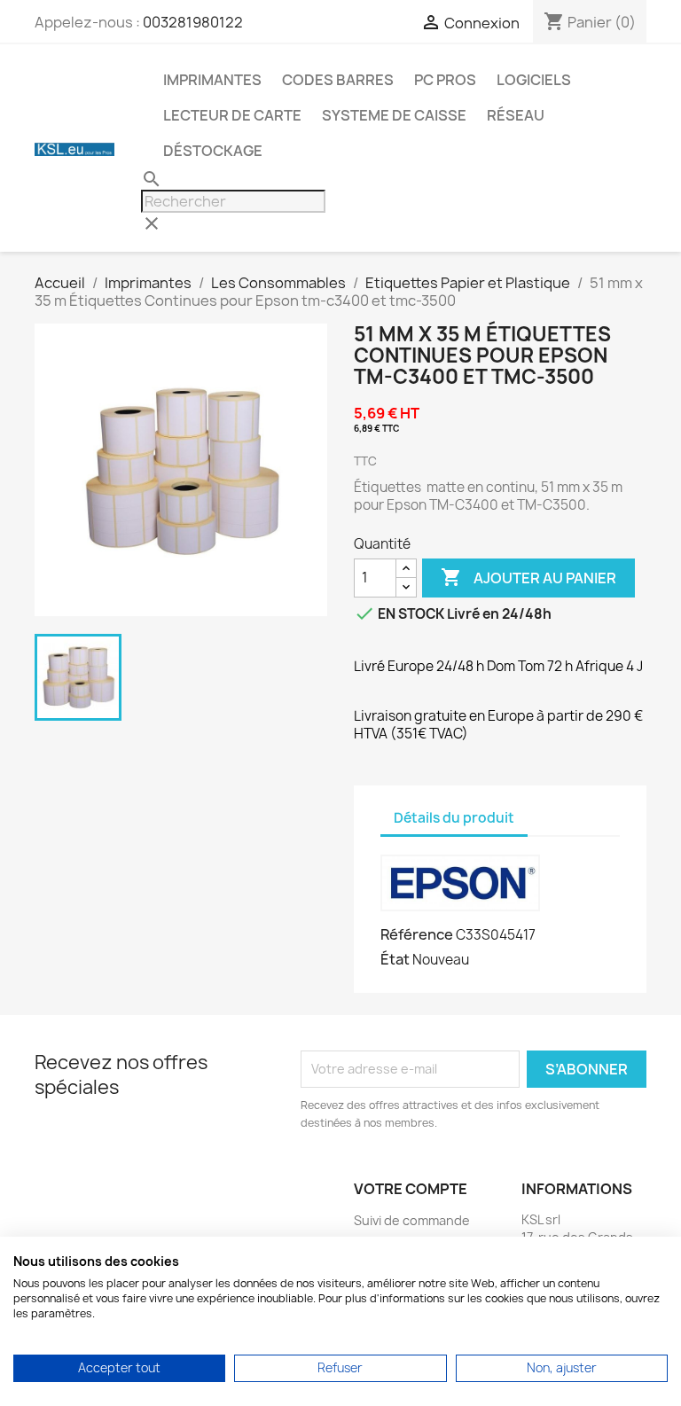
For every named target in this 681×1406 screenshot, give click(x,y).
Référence (416, 934)
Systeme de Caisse (394, 115)
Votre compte (410, 1189)
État (395, 959)
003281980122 (193, 22)
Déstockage (212, 150)
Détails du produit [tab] (454, 817)
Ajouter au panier (528, 577)
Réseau (515, 115)
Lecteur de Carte (232, 115)
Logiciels (534, 80)
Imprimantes (212, 80)
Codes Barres (338, 80)
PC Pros (445, 80)
